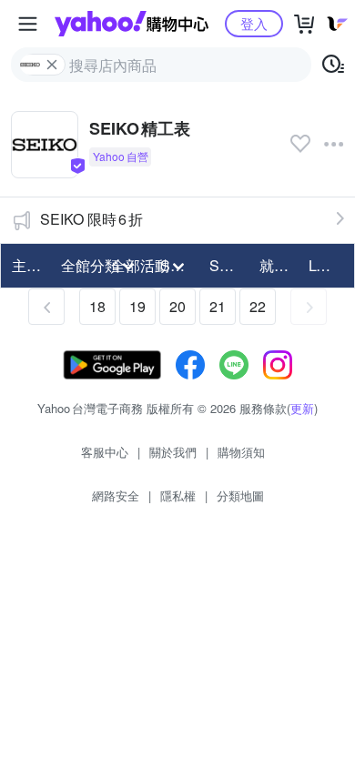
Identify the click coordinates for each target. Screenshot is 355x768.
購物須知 (241, 451)
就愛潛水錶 (278, 265)
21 (217, 306)
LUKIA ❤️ (328, 265)
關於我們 (173, 451)
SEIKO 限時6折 (91, 218)
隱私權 (178, 495)
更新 (302, 408)
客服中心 (104, 451)
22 (257, 306)
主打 (26, 265)
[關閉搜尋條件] (52, 64)
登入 (254, 23)
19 (137, 306)
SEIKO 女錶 (228, 265)
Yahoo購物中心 (131, 23)
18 (97, 306)
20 (177, 306)
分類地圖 (240, 495)
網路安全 (115, 495)
